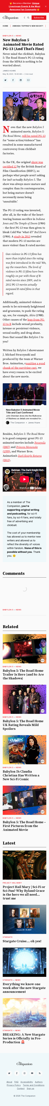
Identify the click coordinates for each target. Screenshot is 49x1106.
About (9, 1082)
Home (5, 26)
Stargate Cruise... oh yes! (22, 941)
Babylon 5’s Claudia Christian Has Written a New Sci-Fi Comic (21, 775)
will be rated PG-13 (33, 136)
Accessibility (27, 1082)
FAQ (16, 1082)
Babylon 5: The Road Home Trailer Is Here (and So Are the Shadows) (23, 674)
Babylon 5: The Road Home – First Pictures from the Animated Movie (24, 826)
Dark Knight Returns (30, 456)
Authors (38, 1082)
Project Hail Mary (12, 883)
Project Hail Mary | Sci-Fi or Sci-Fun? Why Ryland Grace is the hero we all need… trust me (24, 893)
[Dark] (25, 17)
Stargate (8, 937)
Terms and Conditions (33, 1085)
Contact (21, 1088)
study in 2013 (22, 236)
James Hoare (9, 71)
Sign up (30, 1088)
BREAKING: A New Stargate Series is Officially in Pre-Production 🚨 (24, 1038)
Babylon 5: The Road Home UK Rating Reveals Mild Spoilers (23, 725)
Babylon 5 (8, 36)
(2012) (6, 460)
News (18, 36)
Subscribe (39, 17)
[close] (46, 6)
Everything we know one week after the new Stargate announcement (24, 988)
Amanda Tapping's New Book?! (28, 26)
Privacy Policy (14, 1085)
